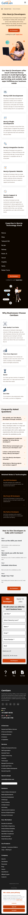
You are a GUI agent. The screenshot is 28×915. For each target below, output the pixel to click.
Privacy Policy (14, 887)
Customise (14, 903)
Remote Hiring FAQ (5, 771)
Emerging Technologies (7, 815)
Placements (4, 864)
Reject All (14, 906)
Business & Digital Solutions (8, 812)
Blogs (2, 866)
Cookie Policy (19, 899)
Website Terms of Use (14, 883)
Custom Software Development (8, 792)
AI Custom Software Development (9, 768)
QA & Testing (4, 807)
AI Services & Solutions (6, 731)
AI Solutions (4, 737)
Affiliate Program (5, 874)
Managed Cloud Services (7, 763)
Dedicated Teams (7, 8)
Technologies (4, 760)
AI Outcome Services (6, 734)
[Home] (2, 9)
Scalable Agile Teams (6, 765)
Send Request (14, 660)
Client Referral (4, 871)
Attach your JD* (7, 651)
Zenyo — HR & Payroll (6, 849)
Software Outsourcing (6, 755)
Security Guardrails (6, 836)
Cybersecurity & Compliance (8, 810)
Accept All (14, 910)
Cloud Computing (5, 802)
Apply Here (19, 34)
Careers (3, 869)
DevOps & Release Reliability (8, 828)
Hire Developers (14, 30)
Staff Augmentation (5, 750)
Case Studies (4, 861)
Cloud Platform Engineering (8, 826)
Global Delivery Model (6, 838)
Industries (3, 758)
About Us (3, 859)
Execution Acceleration (6, 823)
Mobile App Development (7, 794)
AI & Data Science (5, 804)
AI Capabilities (4, 739)
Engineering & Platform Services (9, 729)
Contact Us (3, 877)
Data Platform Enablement (7, 833)
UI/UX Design (4, 799)
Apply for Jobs (20, 600)
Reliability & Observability (7, 831)
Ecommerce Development (7, 797)
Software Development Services (8, 747)
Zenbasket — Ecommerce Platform (9, 847)
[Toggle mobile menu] (25, 2)
